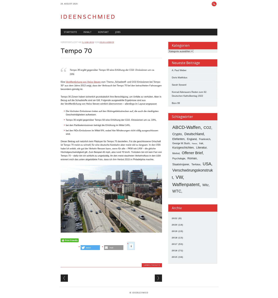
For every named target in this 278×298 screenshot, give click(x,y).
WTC (176, 191)
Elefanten (178, 139)
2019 (175, 231)
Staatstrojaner (180, 164)
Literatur (201, 147)
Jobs (117, 32)
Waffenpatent (185, 184)
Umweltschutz (152, 265)
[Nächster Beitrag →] (158, 278)
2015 (175, 257)
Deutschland (194, 134)
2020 (175, 225)
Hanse (194, 143)
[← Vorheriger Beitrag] (64, 278)
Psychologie (178, 158)
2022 (175, 218)
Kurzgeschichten (183, 147)
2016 (175, 251)
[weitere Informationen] (131, 246)
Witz (205, 185)
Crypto (177, 134)
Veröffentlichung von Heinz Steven (83, 82)
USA (207, 164)
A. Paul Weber (179, 70)
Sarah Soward (179, 84)
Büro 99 (176, 103)
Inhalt (87, 32)
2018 (175, 238)
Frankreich (204, 139)
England (192, 139)
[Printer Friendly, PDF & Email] (70, 241)
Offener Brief (192, 153)
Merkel (176, 153)
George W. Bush (181, 143)
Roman (192, 158)
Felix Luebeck (107, 42)
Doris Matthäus (179, 77)
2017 (175, 244)
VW (179, 177)
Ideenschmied (88, 16)
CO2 (207, 127)
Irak (201, 143)
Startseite (70, 32)
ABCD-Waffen (186, 127)
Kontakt (103, 32)
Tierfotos (195, 164)
